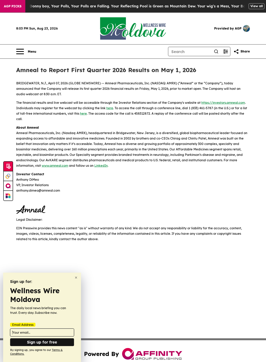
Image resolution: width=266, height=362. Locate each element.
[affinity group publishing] (8, 186)
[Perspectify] (8, 176)
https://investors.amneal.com (223, 103)
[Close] (76, 277)
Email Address (22, 325)
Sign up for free (42, 342)
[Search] (216, 51)
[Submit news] (8, 166)
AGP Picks (12, 6)
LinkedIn (101, 165)
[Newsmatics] (8, 196)
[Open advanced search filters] (225, 51)
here (109, 108)
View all (256, 6)
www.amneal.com (55, 165)
